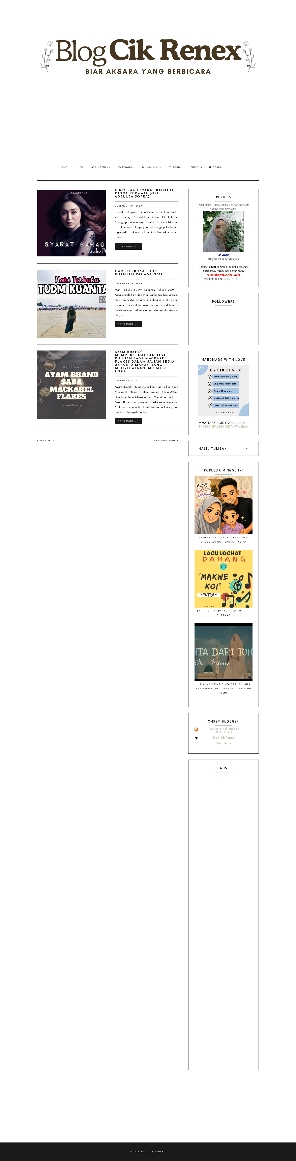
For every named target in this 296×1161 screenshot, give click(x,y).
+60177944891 (239, 422)
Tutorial (176, 167)
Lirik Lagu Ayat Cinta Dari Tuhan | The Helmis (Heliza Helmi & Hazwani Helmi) (223, 688)
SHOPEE (204, 426)
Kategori (125, 167)
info (80, 167)
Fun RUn (196, 167)
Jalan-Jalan (151, 167)
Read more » (128, 246)
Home (63, 167)
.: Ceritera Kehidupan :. (223, 729)
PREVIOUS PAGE (165, 440)
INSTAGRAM (240, 426)
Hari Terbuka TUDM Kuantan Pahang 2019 (139, 273)
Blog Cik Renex (223, 737)
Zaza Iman (223, 743)
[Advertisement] (148, 123)
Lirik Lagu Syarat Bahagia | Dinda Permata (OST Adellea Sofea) (146, 193)
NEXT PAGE (46, 440)
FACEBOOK (221, 426)
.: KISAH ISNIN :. (223, 732)
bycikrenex (100, 167)
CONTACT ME (233, 279)
